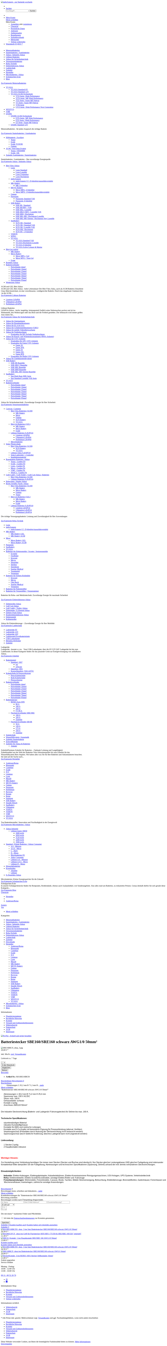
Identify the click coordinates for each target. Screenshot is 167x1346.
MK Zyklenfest (22, 185)
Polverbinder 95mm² (19, 280)
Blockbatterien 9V (18, 855)
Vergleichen (6, 1068)
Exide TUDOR (17, 144)
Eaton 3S (19, 345)
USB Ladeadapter (13, 639)
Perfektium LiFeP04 (14, 304)
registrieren (27, 24)
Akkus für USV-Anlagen (15, 339)
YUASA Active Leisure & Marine (29, 247)
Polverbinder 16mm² (19, 269)
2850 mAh (20, 835)
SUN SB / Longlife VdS (25, 227)
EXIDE (9, 114)
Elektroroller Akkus (13, 604)
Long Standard (21, 170)
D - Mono (14, 853)
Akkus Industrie (12, 829)
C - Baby (14, 851)
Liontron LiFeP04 (13, 299)
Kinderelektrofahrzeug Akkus (17, 615)
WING (13, 236)
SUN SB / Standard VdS (25, 225)
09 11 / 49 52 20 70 (8, 1275)
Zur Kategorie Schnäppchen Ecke (14, 881)
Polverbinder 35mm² (19, 274)
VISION (14, 234)
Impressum (10, 1032)
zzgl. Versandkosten (18, 1054)
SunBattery (15, 221)
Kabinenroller (11, 619)
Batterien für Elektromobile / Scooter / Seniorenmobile (27, 551)
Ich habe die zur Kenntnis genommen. (29, 1218)
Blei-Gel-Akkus (12, 249)
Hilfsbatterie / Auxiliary (15, 137)
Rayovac (9, 792)
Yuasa (13, 140)
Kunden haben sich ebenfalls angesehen (42, 1225)
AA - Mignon (16, 846)
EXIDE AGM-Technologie (21, 116)
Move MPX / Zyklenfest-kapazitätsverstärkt (32, 192)
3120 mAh (20, 838)
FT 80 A (19, 711)
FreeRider (14, 556)
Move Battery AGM (18, 543)
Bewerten (4, 1072)
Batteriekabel (11, 660)
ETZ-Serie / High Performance (27, 120)
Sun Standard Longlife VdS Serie (24, 378)
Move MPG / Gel (22, 256)
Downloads (10, 942)
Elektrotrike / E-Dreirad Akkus (18, 610)
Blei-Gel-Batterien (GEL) (21, 424)
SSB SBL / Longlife (23, 210)
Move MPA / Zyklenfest (25, 190)
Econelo (14, 554)
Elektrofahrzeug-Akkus (15, 935)
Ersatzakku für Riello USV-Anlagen (25, 356)
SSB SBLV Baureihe (19, 365)
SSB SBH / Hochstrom (25, 214)
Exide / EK (15, 153)
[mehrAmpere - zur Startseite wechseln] (16, 2)
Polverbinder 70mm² (19, 278)
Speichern (5, 1222)
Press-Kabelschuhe (18, 675)
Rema (8, 796)
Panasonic (15, 196)
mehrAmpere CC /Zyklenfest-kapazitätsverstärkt (34, 181)
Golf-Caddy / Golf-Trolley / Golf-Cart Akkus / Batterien (27, 475)
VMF (8, 112)
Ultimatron (10, 807)
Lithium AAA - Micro (19, 862)
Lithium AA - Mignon (19, 860)
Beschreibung (6, 1081)
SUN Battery (21, 420)
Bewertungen (18, 1081)
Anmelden (15, 24)
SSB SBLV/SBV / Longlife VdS (28, 212)
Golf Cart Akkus (12, 606)
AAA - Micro (16, 849)
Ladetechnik (10, 937)
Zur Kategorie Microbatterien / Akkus (15, 825)
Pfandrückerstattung (13, 1016)
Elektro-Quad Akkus (14, 613)
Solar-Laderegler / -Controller (22, 455)
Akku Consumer (17, 857)
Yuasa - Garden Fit (18, 462)
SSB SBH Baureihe (18, 370)
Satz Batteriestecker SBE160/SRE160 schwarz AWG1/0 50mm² (52, 1229)
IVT (7, 772)
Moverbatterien (16, 442)
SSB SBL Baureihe (18, 367)
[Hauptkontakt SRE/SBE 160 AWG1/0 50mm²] (11, 1238)
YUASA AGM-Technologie (22, 94)
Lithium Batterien (12, 926)
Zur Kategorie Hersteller (10, 759)
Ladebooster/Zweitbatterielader (18, 636)
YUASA (9, 87)
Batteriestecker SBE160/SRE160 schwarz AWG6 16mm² (43, 1251)
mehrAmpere (16, 179)
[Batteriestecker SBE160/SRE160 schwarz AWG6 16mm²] (11, 1251)
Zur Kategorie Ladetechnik (11, 626)
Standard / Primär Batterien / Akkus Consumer (24, 844)
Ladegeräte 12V (12, 632)
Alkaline (14, 871)
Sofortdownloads (17, 37)
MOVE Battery (17, 188)
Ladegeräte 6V (11, 630)
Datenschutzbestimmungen (24, 1218)
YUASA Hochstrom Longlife (27, 243)
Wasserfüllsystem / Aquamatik (17, 737)
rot (17, 664)
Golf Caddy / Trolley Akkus (17, 608)
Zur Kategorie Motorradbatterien (13, 83)
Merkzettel (15, 40)
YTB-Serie (20, 105)
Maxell (8, 779)
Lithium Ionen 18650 (19, 831)
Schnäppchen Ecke (13, 1006)
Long (13, 168)
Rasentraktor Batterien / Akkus (18, 459)
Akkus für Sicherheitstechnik (17, 929)
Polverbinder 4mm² (18, 267)
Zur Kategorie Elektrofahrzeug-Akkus (15, 600)
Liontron (9, 774)
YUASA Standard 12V (20, 92)
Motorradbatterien (13, 920)
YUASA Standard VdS (25, 241)
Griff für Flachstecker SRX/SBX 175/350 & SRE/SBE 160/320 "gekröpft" (52, 1234)
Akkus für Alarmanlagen (15, 321)
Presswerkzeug (16, 680)
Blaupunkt (10, 765)
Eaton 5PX (20, 347)
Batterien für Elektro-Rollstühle (18, 576)
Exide (13, 142)
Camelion (9, 768)
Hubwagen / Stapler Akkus (16, 481)
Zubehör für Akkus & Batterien (18, 744)
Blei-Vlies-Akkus (12, 166)
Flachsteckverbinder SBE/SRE (23, 713)
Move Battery (16, 254)
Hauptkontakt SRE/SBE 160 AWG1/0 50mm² (39, 1238)
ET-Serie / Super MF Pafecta (27, 123)
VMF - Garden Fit (18, 470)
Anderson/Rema (12, 763)
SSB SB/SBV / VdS (24, 207)
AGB (8, 1029)
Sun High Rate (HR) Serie (21, 376)
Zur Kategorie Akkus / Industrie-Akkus (16, 161)
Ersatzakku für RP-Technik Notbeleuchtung (28, 334)
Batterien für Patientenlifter (16, 589)
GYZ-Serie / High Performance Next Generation (34, 107)
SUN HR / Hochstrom (24, 229)
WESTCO (10, 109)
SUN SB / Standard (23, 223)
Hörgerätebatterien (13, 866)
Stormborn (15, 567)
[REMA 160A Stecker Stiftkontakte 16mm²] (10, 1256)
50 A (17, 724)
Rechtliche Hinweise (14, 1018)
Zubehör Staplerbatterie (15, 739)
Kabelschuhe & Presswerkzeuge (18, 673)
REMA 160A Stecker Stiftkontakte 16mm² (36, 1256)
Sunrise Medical (17, 569)
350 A (18, 731)
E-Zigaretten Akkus (13, 875)
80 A (17, 704)
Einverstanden (6, 1344)
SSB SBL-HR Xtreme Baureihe (23, 372)
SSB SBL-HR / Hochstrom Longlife (30, 216)
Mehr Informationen (82, 1342)
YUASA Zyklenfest (23, 245)
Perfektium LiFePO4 (24, 512)
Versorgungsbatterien (14, 931)
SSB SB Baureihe (18, 363)
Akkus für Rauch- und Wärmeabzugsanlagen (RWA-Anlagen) (30, 336)
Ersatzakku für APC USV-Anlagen (24, 341)
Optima (14, 146)
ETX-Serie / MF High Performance (29, 118)
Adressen (14, 31)
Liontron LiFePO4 (23, 508)
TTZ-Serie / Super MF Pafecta (27, 100)
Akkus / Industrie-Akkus (15, 924)
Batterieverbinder (12, 265)
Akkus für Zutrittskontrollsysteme (19, 358)
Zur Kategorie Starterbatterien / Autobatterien (18, 133)
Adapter (14, 746)
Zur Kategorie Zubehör (10, 656)
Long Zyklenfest (22, 174)
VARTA (9, 809)
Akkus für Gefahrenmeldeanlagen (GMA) (22, 328)
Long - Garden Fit (18, 466)
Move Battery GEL (18, 540)
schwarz (19, 667)
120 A (18, 726)
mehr (41, 1085)
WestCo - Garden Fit (19, 473)
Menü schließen (12, 20)
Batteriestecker (11, 700)
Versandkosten (43, 1318)
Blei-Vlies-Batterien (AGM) (22, 411)
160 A (18, 706)
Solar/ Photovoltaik (13, 444)
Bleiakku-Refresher (13, 641)
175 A (18, 728)
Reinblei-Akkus (12, 263)
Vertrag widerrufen (18, 42)
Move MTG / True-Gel (24, 258)
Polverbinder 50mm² (19, 276)
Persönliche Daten (18, 29)
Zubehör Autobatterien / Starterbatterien (21, 155)
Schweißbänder (12, 742)
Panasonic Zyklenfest (24, 201)
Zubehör (9, 643)
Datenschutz (10, 1027)
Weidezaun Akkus (13, 282)
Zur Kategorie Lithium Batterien (13, 295)
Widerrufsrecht (11, 1025)
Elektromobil (11, 617)
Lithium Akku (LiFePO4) (21, 453)
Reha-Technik (11, 933)
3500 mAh (20, 842)
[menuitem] (86, 6)
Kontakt (9, 1021)
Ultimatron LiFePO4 (24, 510)
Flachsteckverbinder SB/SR (21, 722)
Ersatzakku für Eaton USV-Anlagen (25, 343)
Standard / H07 (16, 662)
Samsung (9, 798)
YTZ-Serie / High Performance (28, 96)
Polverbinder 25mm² (19, 271)
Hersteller (9, 944)
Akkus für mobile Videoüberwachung (20, 330)
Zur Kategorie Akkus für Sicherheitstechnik (18, 317)
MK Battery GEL (17, 534)
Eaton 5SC (20, 352)
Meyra (13, 560)
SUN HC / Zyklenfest (24, 232)
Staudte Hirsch (11, 803)
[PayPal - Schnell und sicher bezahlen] (16, 1036)
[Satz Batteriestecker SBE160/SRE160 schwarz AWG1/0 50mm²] (14, 1229)
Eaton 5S (19, 350)
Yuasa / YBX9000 (18, 151)
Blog (8, 1008)
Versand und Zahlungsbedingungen (19, 1023)
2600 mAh (20, 833)
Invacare (14, 558)
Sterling (14, 565)
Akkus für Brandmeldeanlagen (18, 323)
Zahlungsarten (16, 33)
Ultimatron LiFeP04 (13, 302)
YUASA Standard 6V (19, 89)
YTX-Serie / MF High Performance (29, 98)
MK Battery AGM (18, 536)
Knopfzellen (10, 868)
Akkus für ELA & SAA (15, 325)
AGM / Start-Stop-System (16, 148)
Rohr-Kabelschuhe (18, 678)
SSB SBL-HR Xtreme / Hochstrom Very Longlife (35, 218)
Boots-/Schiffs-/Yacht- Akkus (17, 484)
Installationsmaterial (18, 457)
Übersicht (14, 26)
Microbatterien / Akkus (15, 1003)
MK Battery (15, 183)
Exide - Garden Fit (18, 464)
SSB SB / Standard (23, 205)
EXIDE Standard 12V (19, 125)
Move (18, 415)
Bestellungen (16, 35)
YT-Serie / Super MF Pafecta (27, 103)
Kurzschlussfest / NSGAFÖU (22, 671)
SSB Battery (15, 203)
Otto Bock (15, 582)
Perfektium (10, 790)
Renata (8, 794)
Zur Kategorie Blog (8, 890)
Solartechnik (11, 735)
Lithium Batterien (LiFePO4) (22, 433)
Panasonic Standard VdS (25, 199)
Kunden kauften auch (18, 1225)
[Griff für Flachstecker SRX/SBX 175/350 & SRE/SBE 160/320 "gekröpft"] (12, 1234)
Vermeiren (15, 573)
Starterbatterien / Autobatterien (17, 922)
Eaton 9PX (20, 354)
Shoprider (14, 562)
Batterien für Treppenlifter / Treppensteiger (22, 591)
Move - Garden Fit (18, 468)
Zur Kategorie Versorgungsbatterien (15, 405)
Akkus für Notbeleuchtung (16, 332)
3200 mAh (20, 840)
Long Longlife (21, 172)
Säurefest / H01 (17, 669)
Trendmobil (15, 571)
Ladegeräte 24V (12, 634)
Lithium (14, 873)
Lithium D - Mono (18, 864)
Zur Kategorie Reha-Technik (12, 521)
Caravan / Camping (13, 409)
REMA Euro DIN (18, 702)
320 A (18, 709)
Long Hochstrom (22, 177)
